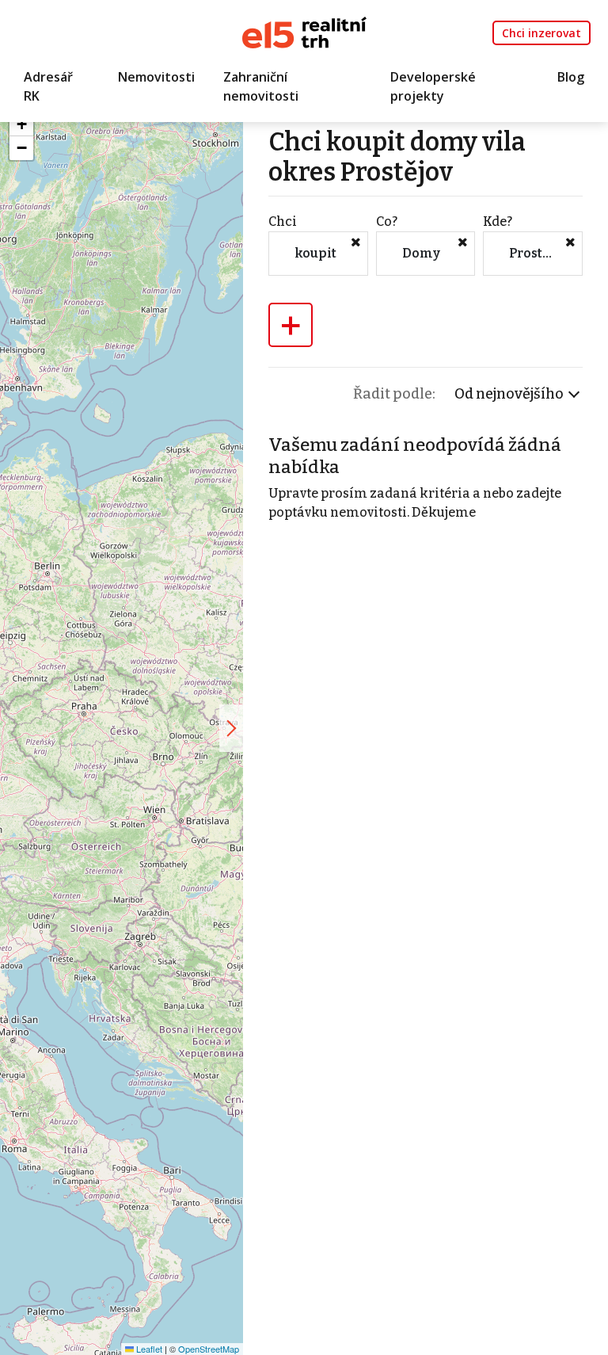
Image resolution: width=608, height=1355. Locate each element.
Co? (386, 221)
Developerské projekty (433, 86)
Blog (570, 77)
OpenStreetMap (208, 1348)
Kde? (497, 221)
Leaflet (148, 1348)
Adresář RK (48, 86)
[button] (21, 124)
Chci (282, 221)
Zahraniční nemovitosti (260, 86)
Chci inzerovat (541, 32)
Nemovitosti (156, 77)
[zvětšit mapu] (231, 728)
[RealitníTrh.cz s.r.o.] (304, 31)
